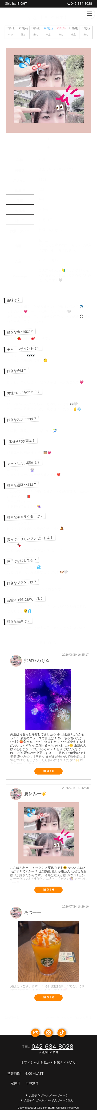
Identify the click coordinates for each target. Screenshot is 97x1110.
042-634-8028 (81, 3)
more (49, 771)
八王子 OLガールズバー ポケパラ (48, 1095)
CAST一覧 (12, 1018)
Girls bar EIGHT (16, 3)
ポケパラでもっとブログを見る (69, 1018)
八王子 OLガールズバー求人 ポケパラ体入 (48, 1100)
